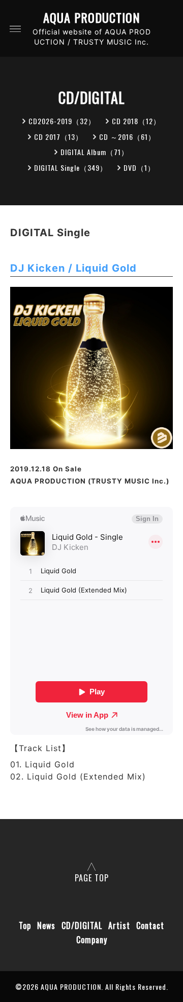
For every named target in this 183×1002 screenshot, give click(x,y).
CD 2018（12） (136, 121)
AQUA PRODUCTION (91, 17)
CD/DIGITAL (82, 925)
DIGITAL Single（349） (70, 167)
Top (25, 925)
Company (91, 940)
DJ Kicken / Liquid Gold (73, 268)
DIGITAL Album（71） (94, 151)
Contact (150, 925)
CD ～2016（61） (127, 136)
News (46, 925)
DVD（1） (139, 167)
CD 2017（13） (58, 136)
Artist (119, 925)
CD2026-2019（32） (62, 121)
